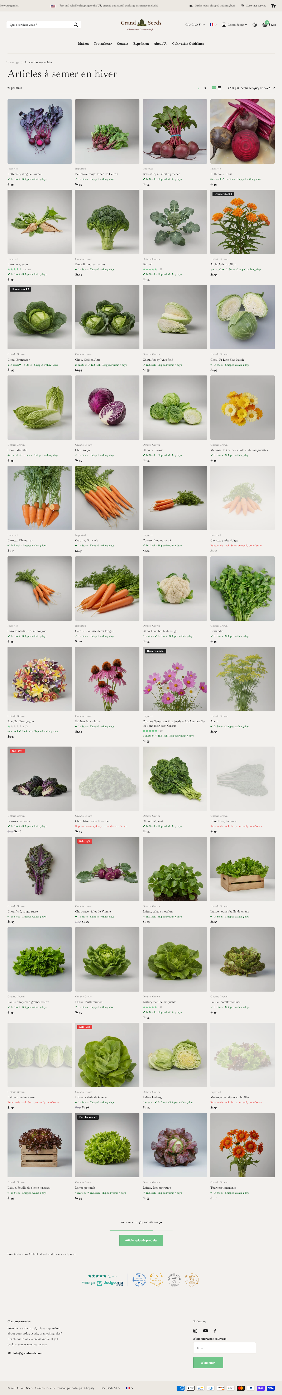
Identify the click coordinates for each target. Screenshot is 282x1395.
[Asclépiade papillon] (242, 222)
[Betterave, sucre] (40, 222)
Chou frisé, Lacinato (223, 821)
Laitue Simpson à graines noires (28, 1002)
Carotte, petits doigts (224, 540)
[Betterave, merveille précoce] (175, 131)
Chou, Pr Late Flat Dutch (227, 359)
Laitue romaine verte (21, 1097)
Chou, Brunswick (19, 359)
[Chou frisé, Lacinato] (242, 779)
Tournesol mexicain (223, 1187)
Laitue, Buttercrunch (88, 1002)
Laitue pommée (85, 1187)
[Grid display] (214, 87)
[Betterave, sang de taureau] (40, 131)
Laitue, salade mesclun (158, 911)
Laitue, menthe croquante (159, 1002)
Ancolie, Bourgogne (21, 721)
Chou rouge (83, 450)
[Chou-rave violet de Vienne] (107, 869)
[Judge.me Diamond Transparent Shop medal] (139, 1279)
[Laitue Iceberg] (175, 1055)
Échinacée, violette (87, 721)
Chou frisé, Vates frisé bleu (92, 821)
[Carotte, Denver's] (107, 498)
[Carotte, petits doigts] (242, 498)
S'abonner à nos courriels (209, 1339)
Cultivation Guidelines (188, 43)
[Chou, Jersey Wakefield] (175, 317)
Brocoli (147, 264)
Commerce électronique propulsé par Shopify (64, 1388)
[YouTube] (205, 1330)
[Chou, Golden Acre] (107, 317)
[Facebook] (215, 1331)
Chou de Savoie (153, 450)
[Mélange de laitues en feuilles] (242, 1055)
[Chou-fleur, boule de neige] (175, 588)
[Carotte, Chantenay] (40, 498)
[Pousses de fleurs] (40, 779)
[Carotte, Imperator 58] (175, 498)
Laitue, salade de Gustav (91, 1097)
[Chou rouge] (107, 407)
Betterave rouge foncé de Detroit (96, 174)
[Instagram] (195, 1331)
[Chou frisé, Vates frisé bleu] (107, 779)
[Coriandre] (242, 588)
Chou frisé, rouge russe (23, 911)
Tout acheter (103, 43)
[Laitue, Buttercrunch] (107, 959)
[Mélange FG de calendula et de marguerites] (242, 407)
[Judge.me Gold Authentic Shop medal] (156, 1279)
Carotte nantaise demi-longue (27, 631)
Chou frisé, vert (153, 821)
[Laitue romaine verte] (40, 1055)
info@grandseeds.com (27, 1353)
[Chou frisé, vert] (175, 779)
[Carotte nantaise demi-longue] (40, 588)
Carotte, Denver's (86, 540)
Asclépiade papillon (223, 264)
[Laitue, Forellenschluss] (242, 959)
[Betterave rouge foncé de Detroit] (107, 131)
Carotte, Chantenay (20, 540)
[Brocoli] (175, 222)
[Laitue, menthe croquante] (175, 959)
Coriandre (216, 631)
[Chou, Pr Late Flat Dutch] (242, 317)
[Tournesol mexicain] (242, 1145)
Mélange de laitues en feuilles (229, 1097)
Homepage (12, 62)
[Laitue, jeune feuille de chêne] (242, 869)
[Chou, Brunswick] (40, 317)
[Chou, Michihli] (40, 407)
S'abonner (208, 1363)
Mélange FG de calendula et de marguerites (239, 450)
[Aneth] (242, 679)
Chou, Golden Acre (87, 359)
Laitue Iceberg (152, 1097)
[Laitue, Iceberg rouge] (175, 1145)
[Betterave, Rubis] (242, 131)
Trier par (233, 88)
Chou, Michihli (17, 450)
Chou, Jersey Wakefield (158, 359)
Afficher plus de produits (141, 1240)
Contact (122, 43)
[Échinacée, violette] (107, 679)
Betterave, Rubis (221, 174)
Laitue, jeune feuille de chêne (229, 911)
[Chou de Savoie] (175, 407)
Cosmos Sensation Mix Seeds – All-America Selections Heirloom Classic (174, 723)
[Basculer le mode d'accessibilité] (273, 6)
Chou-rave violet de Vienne (93, 911)
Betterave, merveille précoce (161, 174)
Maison (83, 43)
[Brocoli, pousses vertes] (107, 222)
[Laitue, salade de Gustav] (107, 1055)
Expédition (141, 43)
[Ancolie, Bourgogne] (40, 679)
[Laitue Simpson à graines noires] (40, 959)
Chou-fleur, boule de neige (160, 631)
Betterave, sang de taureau (25, 174)
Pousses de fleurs (19, 821)
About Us (160, 43)
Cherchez (75, 24)
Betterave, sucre (18, 264)
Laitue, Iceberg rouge (157, 1187)
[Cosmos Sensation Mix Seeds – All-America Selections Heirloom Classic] (175, 679)
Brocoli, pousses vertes (90, 264)
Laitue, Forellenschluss (225, 1002)
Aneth (214, 721)
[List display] (219, 87)
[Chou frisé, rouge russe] (40, 869)
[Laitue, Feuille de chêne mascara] (40, 1145)
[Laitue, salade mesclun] (175, 869)
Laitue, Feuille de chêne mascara (29, 1187)
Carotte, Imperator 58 (157, 540)
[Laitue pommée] (107, 1145)
